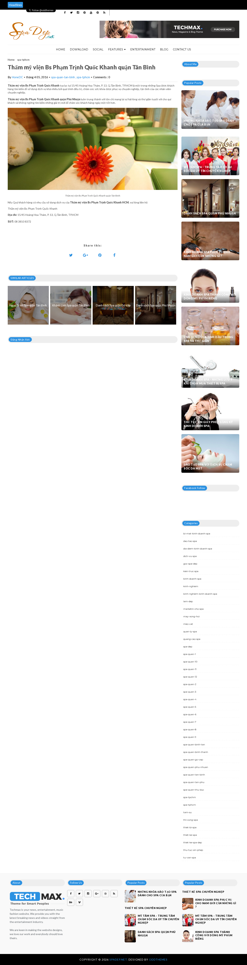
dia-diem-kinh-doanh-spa (197, 548)
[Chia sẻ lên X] (71, 255)
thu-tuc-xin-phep (193, 850)
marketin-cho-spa (193, 608)
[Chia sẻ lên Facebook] (114, 255)
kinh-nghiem (190, 586)
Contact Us (182, 49)
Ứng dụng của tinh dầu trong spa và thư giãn (208, 339)
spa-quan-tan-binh (63, 77)
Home (60, 49)
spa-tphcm (23, 59)
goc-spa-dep (190, 563)
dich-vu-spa (190, 556)
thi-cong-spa (190, 819)
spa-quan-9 (189, 736)
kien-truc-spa (190, 571)
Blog (164, 49)
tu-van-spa (189, 857)
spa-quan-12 (190, 676)
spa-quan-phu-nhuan (195, 767)
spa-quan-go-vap (193, 759)
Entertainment (142, 49)
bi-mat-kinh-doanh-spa (196, 533)
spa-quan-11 (189, 669)
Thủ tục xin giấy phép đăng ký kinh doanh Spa (208, 424)
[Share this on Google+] (85, 255)
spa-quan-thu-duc (193, 789)
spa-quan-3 (189, 691)
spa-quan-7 (189, 721)
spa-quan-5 (189, 706)
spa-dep (187, 646)
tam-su (187, 812)
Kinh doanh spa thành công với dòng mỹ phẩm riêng (210, 296)
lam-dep (188, 601)
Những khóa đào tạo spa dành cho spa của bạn (209, 122)
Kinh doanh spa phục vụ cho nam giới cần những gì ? (207, 254)
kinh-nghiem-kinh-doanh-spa (200, 593)
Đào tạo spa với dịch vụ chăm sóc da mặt (208, 466)
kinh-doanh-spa (192, 578)
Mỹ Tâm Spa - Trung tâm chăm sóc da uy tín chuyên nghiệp (208, 169)
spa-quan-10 (190, 661)
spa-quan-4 (189, 699)
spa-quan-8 (189, 729)
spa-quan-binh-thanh (195, 752)
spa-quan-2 (189, 684)
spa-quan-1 (189, 654)
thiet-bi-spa (189, 827)
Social (98, 49)
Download (79, 49)
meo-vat (188, 623)
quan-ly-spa (190, 631)
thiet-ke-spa (190, 834)
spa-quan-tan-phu (193, 782)
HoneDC (17, 77)
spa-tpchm (189, 797)
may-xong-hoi (191, 616)
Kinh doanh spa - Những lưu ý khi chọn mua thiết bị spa (208, 381)
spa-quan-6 (189, 714)
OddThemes (158, 959)
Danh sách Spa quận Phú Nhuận (210, 213)
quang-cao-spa (191, 639)
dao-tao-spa (190, 541)
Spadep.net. (119, 959)
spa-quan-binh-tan (194, 744)
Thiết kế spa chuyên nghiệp (146, 908)
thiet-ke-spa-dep (192, 842)
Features (115, 49)
